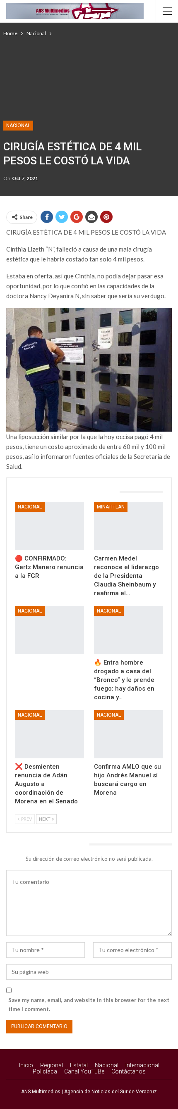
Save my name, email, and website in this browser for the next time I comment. (88, 1004)
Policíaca (45, 1071)
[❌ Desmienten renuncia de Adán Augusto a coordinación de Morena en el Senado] (49, 734)
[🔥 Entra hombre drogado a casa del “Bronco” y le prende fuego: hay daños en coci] (128, 630)
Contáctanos (128, 1071)
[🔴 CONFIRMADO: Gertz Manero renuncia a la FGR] (49, 526)
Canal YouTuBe (84, 1071)
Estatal (79, 1065)
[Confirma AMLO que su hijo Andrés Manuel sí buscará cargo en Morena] (128, 734)
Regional (51, 1065)
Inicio (26, 1065)
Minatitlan (111, 507)
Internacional (142, 1065)
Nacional (18, 125)
